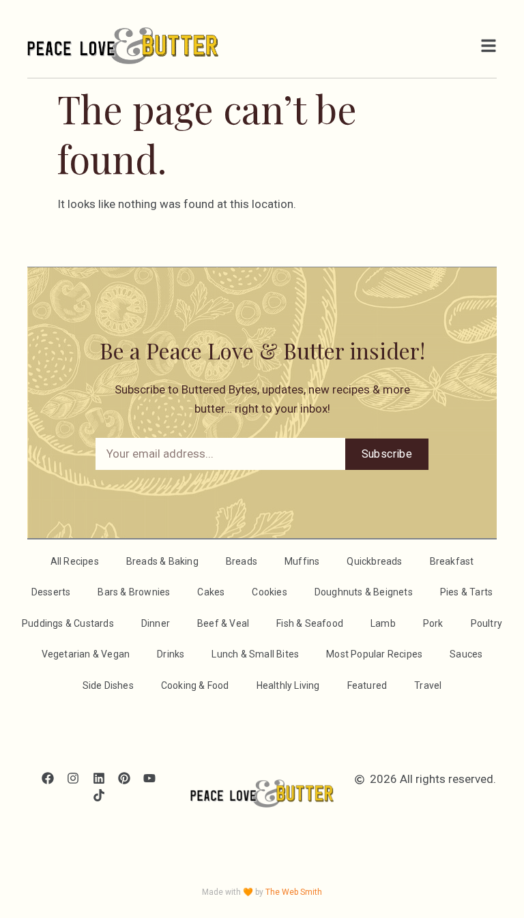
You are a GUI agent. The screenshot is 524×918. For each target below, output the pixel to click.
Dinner (155, 623)
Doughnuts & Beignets (364, 592)
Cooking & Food (195, 685)
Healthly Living (288, 685)
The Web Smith (293, 892)
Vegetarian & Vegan (86, 654)
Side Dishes (108, 685)
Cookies (269, 592)
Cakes (210, 592)
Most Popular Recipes (374, 654)
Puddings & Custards (68, 623)
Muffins (302, 561)
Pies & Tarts (466, 592)
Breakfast (452, 561)
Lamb (383, 623)
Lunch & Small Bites (255, 654)
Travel (427, 685)
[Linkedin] (98, 777)
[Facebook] (48, 777)
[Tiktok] (98, 795)
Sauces (466, 654)
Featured (367, 685)
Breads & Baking (162, 561)
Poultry (486, 623)
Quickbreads (374, 561)
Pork (433, 623)
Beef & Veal (223, 623)
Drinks (170, 654)
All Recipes (74, 561)
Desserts (51, 592)
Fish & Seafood (309, 623)
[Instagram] (73, 777)
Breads (241, 561)
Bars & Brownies (134, 592)
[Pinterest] (123, 777)
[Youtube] (149, 777)
